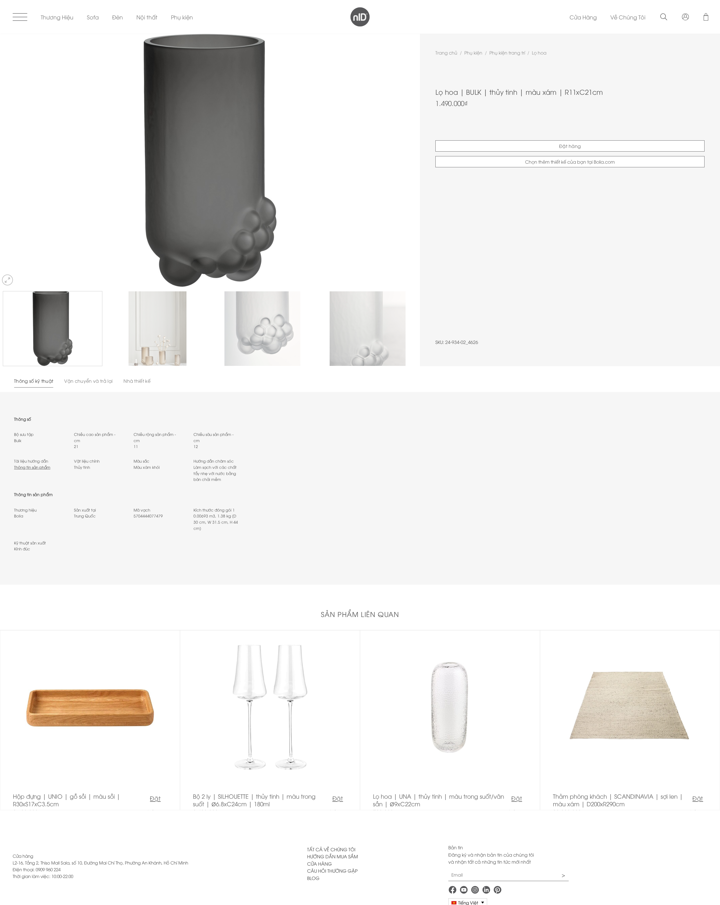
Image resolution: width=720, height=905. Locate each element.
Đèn (117, 17)
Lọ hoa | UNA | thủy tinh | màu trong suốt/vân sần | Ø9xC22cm (438, 800)
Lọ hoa (539, 52)
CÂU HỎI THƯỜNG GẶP (332, 871)
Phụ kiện (182, 17)
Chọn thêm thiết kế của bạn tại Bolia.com (570, 162)
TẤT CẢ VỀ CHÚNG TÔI (331, 849)
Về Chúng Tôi (627, 17)
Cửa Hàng (583, 17)
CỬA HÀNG (319, 864)
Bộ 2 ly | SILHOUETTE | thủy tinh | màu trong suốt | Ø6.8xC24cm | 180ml (254, 800)
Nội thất (147, 17)
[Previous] (15, 160)
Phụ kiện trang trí (507, 52)
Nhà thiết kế (136, 381)
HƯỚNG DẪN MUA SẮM (332, 856)
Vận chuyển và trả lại (88, 381)
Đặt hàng (570, 146)
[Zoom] (7, 279)
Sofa (93, 17)
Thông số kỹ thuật (33, 381)
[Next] (404, 160)
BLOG (313, 878)
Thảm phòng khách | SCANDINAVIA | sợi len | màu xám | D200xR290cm (618, 800)
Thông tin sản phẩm (32, 467)
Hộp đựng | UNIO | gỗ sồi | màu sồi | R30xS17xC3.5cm (66, 800)
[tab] (33, 381)
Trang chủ (446, 52)
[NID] (360, 17)
